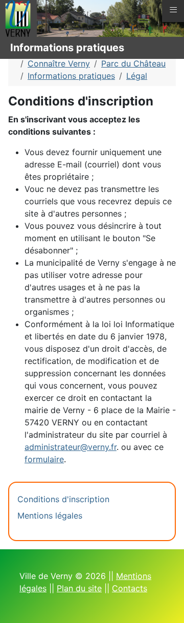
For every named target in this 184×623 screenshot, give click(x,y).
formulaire (44, 459)
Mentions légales (49, 515)
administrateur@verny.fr (71, 447)
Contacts (129, 588)
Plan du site (79, 588)
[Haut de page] (166, 604)
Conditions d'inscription (63, 499)
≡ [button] (173, 10)
